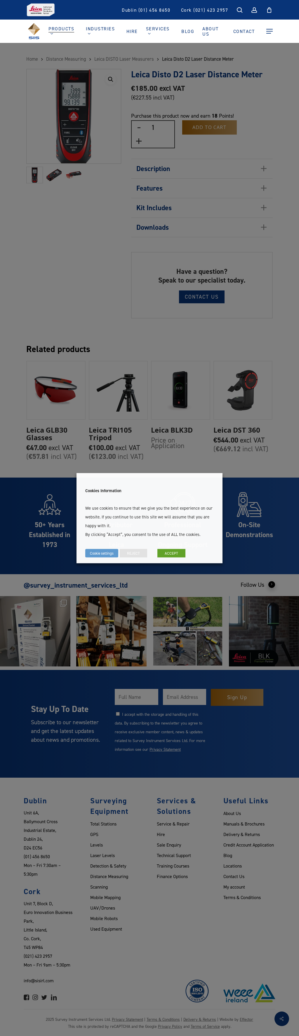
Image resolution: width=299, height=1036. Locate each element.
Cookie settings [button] (102, 553)
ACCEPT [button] (171, 553)
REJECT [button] (133, 553)
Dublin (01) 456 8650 (146, 10)
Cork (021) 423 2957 (204, 10)
